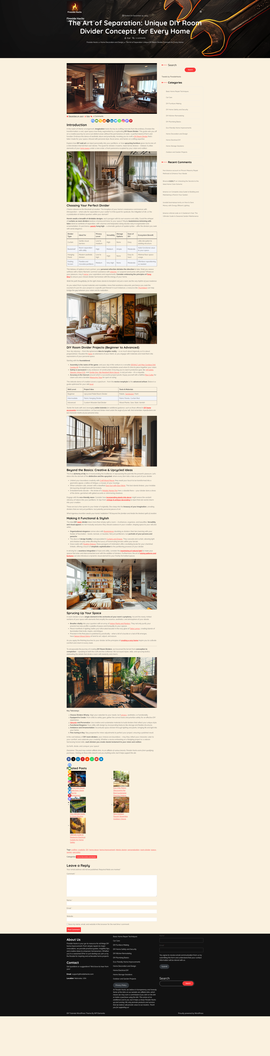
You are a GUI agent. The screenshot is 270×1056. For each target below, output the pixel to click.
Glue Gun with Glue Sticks (115, 486)
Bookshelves (109, 531)
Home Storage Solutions (175, 146)
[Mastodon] (127, 120)
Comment (71, 874)
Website (70, 916)
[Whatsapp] (119, 120)
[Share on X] (73, 759)
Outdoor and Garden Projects (176, 152)
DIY (87, 850)
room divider (145, 850)
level (91, 384)
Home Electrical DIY (173, 140)
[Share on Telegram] (101, 759)
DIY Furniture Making (173, 104)
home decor (94, 850)
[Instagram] (123, 120)
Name (69, 900)
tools (90, 354)
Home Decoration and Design (111, 42)
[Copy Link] (100, 120)
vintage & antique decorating (118, 500)
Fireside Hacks (75, 18)
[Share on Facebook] (69, 759)
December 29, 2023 (76, 116)
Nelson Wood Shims (82, 636)
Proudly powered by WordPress (190, 1013)
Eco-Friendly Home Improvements (178, 128)
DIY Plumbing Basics (173, 122)
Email (69, 908)
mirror (86, 274)
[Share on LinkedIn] (78, 759)
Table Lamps (135, 629)
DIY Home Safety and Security (177, 110)
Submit (164, 967)
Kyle (88, 116)
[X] (108, 120)
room (79, 522)
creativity (81, 850)
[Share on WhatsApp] (92, 759)
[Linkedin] (111, 120)
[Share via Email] (96, 759)
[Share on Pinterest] (83, 759)
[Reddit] (104, 120)
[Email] (96, 120)
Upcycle (73, 723)
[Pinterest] (130, 120)
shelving (113, 272)
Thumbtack (142, 288)
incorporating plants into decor (119, 497)
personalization (133, 850)
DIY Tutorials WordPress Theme (79, 1013)
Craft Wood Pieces (107, 480)
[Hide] (68, 802)
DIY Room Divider (141, 136)
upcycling (76, 852)
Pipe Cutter (149, 375)
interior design (121, 850)
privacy (124, 715)
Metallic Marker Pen (110, 491)
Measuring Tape (96, 377)
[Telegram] (115, 120)
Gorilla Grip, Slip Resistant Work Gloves (104, 372)
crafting (74, 850)
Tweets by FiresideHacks (171, 77)
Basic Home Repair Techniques (177, 91)
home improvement (107, 850)
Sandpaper (129, 394)
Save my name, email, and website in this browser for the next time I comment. (98, 924)
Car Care (169, 97)
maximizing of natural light (131, 551)
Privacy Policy (120, 985)
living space (85, 148)
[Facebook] (92, 120)
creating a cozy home (129, 640)
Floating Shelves (89, 544)
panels (93, 226)
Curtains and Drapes (114, 539)
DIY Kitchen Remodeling (175, 116)
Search (172, 65)
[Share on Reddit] (87, 759)
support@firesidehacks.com (83, 974)
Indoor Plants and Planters (120, 624)
